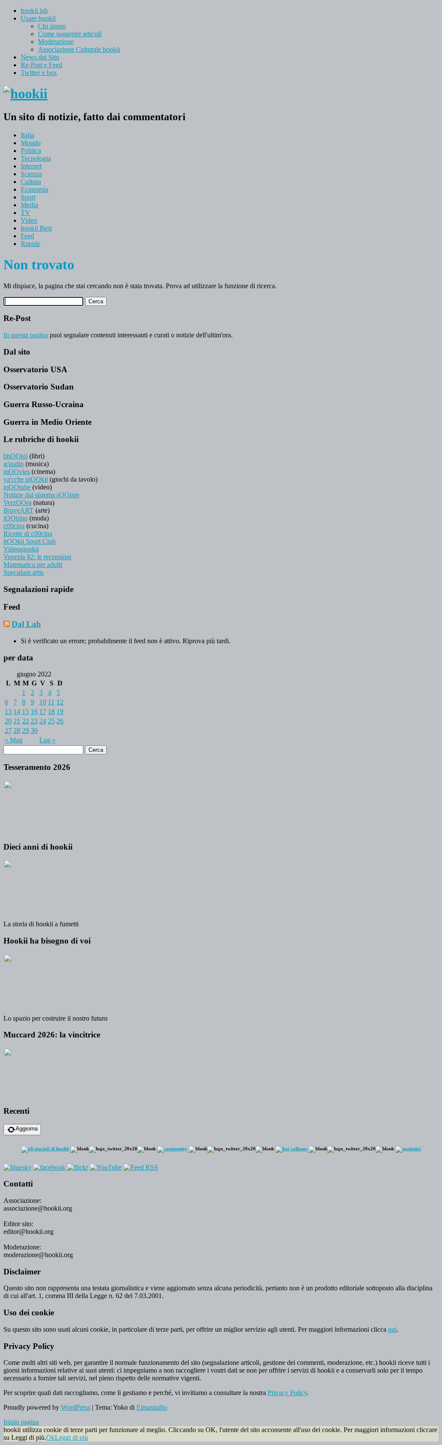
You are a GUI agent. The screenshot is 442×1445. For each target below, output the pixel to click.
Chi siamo (52, 26)
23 (34, 721)
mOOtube (17, 487)
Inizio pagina (21, 1422)
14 (16, 711)
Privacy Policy (287, 1392)
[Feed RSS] (140, 1167)
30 (34, 730)
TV (25, 212)
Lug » (47, 740)
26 (60, 721)
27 (8, 730)
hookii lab (34, 10)
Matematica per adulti (32, 564)
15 (25, 711)
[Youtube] (106, 1167)
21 (16, 721)
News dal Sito (40, 57)
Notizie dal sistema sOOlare (41, 494)
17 (42, 711)
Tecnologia (36, 158)
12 (60, 702)
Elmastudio (151, 1407)
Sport (28, 197)
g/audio (13, 463)
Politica (31, 150)
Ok (50, 1437)
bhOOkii (15, 456)
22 (25, 721)
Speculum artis (23, 572)
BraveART (18, 510)
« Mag (13, 740)
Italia (27, 135)
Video (29, 220)
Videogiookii (21, 549)
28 (16, 730)
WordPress (75, 1407)
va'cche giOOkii (25, 479)
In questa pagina (25, 335)
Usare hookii (38, 18)
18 (51, 711)
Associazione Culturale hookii (79, 49)
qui (392, 1329)
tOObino (15, 518)
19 (60, 711)
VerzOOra (17, 502)
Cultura (31, 181)
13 (8, 711)
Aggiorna (27, 1128)
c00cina (14, 525)
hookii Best (36, 228)
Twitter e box (39, 72)
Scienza (31, 174)
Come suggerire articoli (69, 33)
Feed (27, 236)
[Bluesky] (17, 1167)
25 (51, 721)
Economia (34, 189)
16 (34, 711)
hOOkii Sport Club (29, 541)
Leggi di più (71, 1437)
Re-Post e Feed (41, 65)
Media (29, 205)
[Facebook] (49, 1167)
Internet (31, 166)
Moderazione (56, 41)
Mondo (31, 142)
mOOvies (16, 471)
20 (8, 721)
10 (42, 702)
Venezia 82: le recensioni (37, 557)
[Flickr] (77, 1167)
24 (42, 721)
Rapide (30, 243)
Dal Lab (26, 624)
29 (25, 730)
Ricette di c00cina (27, 533)
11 (51, 702)
